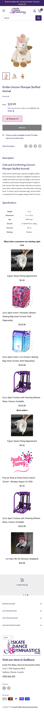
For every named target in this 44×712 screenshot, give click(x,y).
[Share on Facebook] (26, 146)
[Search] (38, 18)
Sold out (22, 128)
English (6, 637)
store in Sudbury (23, 659)
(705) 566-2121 (8, 676)
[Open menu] (3, 11)
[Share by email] (40, 146)
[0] (39, 10)
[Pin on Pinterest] (30, 146)
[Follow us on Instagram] (9, 688)
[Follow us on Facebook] (4, 688)
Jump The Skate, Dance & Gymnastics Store (25, 707)
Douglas (5, 96)
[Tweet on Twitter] (35, 146)
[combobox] (18, 18)
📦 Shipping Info (12, 119)
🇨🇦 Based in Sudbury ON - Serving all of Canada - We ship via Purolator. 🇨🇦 (22, 3)
